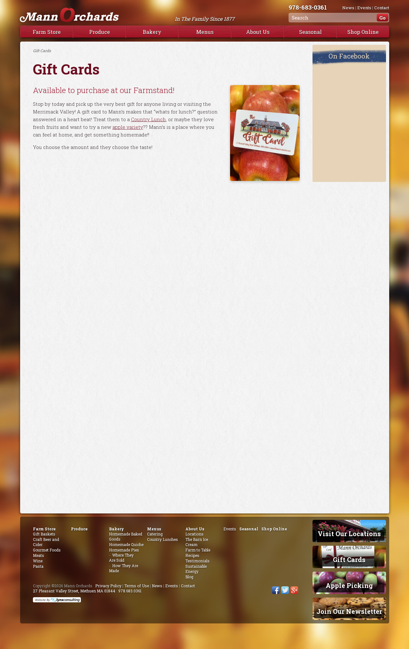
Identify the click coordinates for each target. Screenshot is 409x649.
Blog (189, 576)
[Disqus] (166, 261)
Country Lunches (162, 539)
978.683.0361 (130, 590)
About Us (257, 31)
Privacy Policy (108, 585)
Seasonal (310, 31)
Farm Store (47, 31)
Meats (38, 555)
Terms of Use (136, 585)
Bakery (152, 31)
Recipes (192, 555)
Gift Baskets (44, 533)
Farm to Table (197, 549)
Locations (194, 533)
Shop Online (363, 31)
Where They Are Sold (121, 557)
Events (364, 8)
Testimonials (197, 560)
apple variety (127, 127)
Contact (381, 8)
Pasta (38, 566)
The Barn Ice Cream (196, 542)
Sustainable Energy (196, 569)
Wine (37, 560)
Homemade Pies (124, 549)
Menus (204, 31)
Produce (99, 31)
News (348, 8)
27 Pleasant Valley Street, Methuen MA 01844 (74, 590)
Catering (155, 533)
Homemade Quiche (126, 544)
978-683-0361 (308, 7)
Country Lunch (148, 119)
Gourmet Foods (47, 549)
